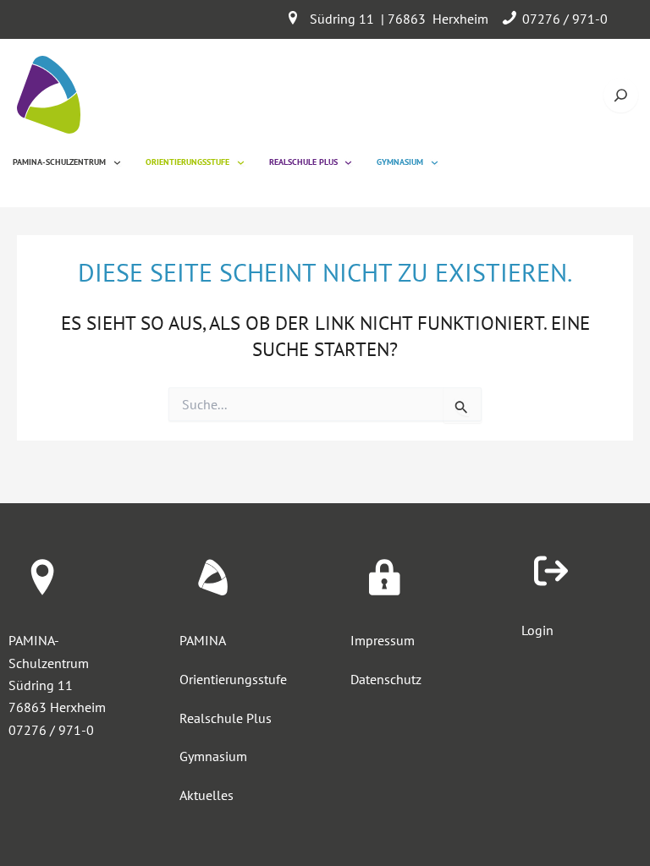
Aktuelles (206, 795)
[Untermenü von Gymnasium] (434, 162)
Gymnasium (213, 756)
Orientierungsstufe (233, 679)
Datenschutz (385, 679)
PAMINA (202, 640)
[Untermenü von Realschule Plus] (348, 162)
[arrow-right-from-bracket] (551, 571)
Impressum (382, 640)
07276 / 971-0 (565, 18)
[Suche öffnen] (620, 95)
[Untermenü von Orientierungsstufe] (241, 162)
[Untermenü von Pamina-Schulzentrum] (117, 162)
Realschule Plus (225, 718)
